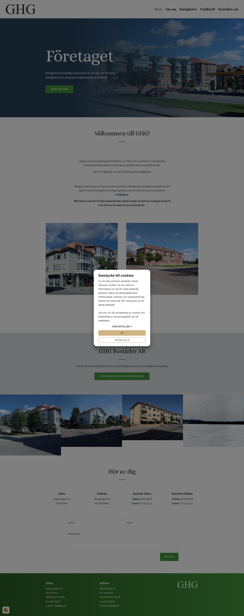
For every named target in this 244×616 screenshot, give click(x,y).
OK (122, 332)
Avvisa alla (122, 340)
